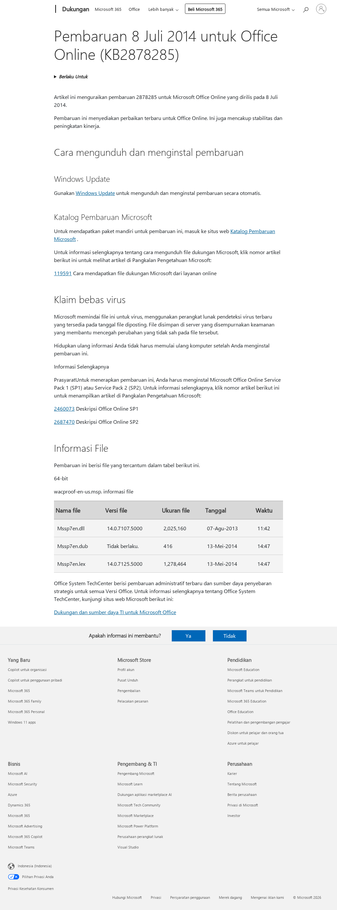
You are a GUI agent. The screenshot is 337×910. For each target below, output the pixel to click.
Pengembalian (128, 690)
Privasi (156, 897)
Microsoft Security (22, 783)
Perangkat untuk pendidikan (249, 680)
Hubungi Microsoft (127, 897)
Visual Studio (128, 847)
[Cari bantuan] (305, 8)
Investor (233, 815)
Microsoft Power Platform (137, 826)
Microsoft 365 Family (24, 701)
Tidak (229, 635)
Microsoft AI (17, 773)
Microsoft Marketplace (135, 815)
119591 (63, 273)
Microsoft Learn (130, 783)
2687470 (64, 421)
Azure (12, 794)
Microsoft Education (243, 669)
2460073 (64, 408)
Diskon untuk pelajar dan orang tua (255, 732)
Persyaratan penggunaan (190, 897)
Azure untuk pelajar (243, 743)
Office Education (240, 711)
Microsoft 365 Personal (26, 711)
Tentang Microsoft (242, 783)
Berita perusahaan (242, 794)
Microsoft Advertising (25, 826)
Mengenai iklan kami (267, 897)
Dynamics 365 (19, 804)
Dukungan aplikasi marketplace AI (144, 794)
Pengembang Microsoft (135, 773)
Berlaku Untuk (73, 76)
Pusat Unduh (127, 680)
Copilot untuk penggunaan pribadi (35, 680)
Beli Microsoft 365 (205, 9)
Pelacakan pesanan (132, 701)
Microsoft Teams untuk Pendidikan (254, 690)
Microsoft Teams (21, 847)
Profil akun (125, 669)
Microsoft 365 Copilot (25, 836)
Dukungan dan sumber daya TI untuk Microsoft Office (115, 612)
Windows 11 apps (22, 722)
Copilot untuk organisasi (27, 669)
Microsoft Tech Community (138, 804)
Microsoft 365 (108, 9)
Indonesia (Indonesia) (35, 865)
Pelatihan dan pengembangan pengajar (258, 722)
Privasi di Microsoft (242, 804)
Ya (188, 635)
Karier (232, 773)
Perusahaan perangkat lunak (140, 836)
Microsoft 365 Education (246, 701)
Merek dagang (230, 897)
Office (134, 9)
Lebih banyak (160, 9)
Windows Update (95, 192)
